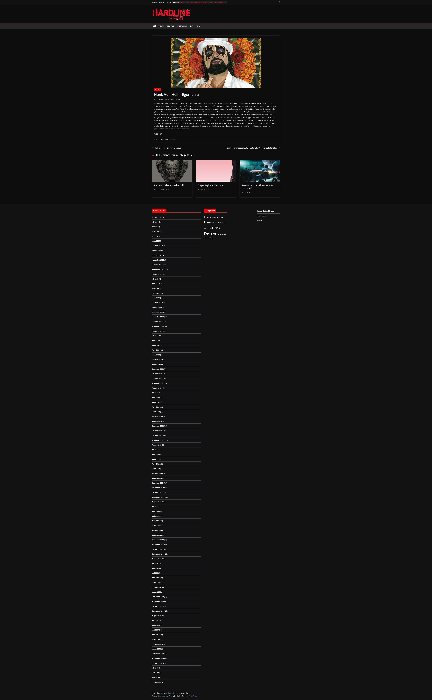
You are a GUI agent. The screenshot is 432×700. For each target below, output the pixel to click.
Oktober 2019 (157, 606)
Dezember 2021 (158, 483)
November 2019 (158, 601)
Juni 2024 (155, 340)
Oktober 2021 (157, 492)
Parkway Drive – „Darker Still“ (169, 185)
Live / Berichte (215, 223)
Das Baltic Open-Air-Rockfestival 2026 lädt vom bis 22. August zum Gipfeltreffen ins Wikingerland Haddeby (201, 3)
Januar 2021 (156, 535)
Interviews (182, 26)
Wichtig (210, 238)
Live (192, 26)
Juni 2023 (155, 397)
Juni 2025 (155, 284)
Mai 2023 (155, 402)
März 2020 (156, 582)
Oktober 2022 (157, 435)
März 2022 (156, 469)
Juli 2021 (155, 507)
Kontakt (260, 221)
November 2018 (158, 658)
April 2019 (156, 635)
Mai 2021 (155, 516)
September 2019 (158, 611)
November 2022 (158, 431)
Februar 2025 (157, 303)
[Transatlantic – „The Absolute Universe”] (260, 162)
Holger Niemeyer (175, 99)
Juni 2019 (155, 625)
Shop (199, 26)
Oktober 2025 (157, 265)
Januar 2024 (156, 364)
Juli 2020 (155, 563)
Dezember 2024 (158, 312)
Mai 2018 (155, 673)
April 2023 (156, 407)
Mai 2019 (155, 630)
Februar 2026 (157, 246)
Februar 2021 (157, 530)
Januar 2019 (156, 649)
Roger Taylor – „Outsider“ (211, 185)
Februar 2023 (157, 416)
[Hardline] (154, 26)
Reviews (170, 26)
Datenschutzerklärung (265, 211)
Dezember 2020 (158, 540)
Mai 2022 (155, 459)
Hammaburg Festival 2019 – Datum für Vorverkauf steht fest (251, 148)
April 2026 (156, 236)
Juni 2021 (155, 511)
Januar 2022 (156, 478)
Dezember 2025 (158, 255)
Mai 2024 (155, 345)
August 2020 (156, 559)
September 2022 (158, 440)
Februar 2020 (157, 587)
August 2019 (156, 616)
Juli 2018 (155, 668)
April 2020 (156, 578)
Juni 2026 (155, 227)
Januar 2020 (156, 592)
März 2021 (156, 525)
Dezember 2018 (158, 654)
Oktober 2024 (157, 321)
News (161, 26)
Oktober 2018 (157, 663)
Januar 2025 (156, 307)
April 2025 (156, 293)
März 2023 (156, 412)
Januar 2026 (156, 250)
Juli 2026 (155, 222)
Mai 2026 (155, 231)
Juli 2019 (155, 620)
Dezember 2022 (158, 426)
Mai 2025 (155, 288)
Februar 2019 (157, 644)
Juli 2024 (155, 336)
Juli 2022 (155, 450)
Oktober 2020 (157, 549)
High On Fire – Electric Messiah (168, 148)
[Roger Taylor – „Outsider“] (216, 162)
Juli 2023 (155, 393)
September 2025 (158, 269)
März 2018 (156, 677)
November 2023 (158, 374)
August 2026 (156, 217)
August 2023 (156, 388)
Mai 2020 (155, 573)
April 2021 (156, 521)
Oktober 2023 (157, 378)
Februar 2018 (157, 682)
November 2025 (158, 260)
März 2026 (156, 241)
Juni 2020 (155, 568)
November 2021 (158, 488)
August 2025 (156, 274)
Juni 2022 (155, 454)
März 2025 (156, 298)
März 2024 (156, 355)
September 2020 (158, 554)
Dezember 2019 (158, 597)
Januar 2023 (156, 421)
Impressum (261, 216)
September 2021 (158, 497)
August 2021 (156, 502)
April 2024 (156, 350)
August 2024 (156, 331)
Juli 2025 (155, 279)
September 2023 (158, 383)
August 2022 (156, 445)
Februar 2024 (157, 359)
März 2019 (156, 639)
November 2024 (158, 317)
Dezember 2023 (158, 369)
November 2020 (158, 544)
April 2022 (156, 464)
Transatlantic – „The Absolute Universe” (257, 187)
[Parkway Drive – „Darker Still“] (172, 162)
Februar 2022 (157, 473)
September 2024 (158, 326)
